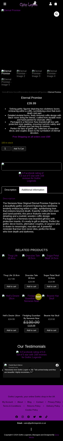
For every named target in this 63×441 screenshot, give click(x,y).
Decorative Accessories (29, 92)
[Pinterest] (28, 417)
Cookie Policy (31, 410)
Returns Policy (33, 406)
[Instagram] (22, 417)
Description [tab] (10, 190)
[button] (56, 14)
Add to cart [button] (11, 286)
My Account (7, 402)
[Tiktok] (46, 417)
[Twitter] (34, 417)
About (20, 402)
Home (4, 92)
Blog (29, 402)
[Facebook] (16, 417)
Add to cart (19, 149)
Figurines (43, 92)
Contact (39, 402)
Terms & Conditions (12, 406)
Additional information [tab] (33, 190)
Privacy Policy (54, 402)
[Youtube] (40, 417)
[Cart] (55, 3)
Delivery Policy (53, 406)
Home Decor (13, 92)
